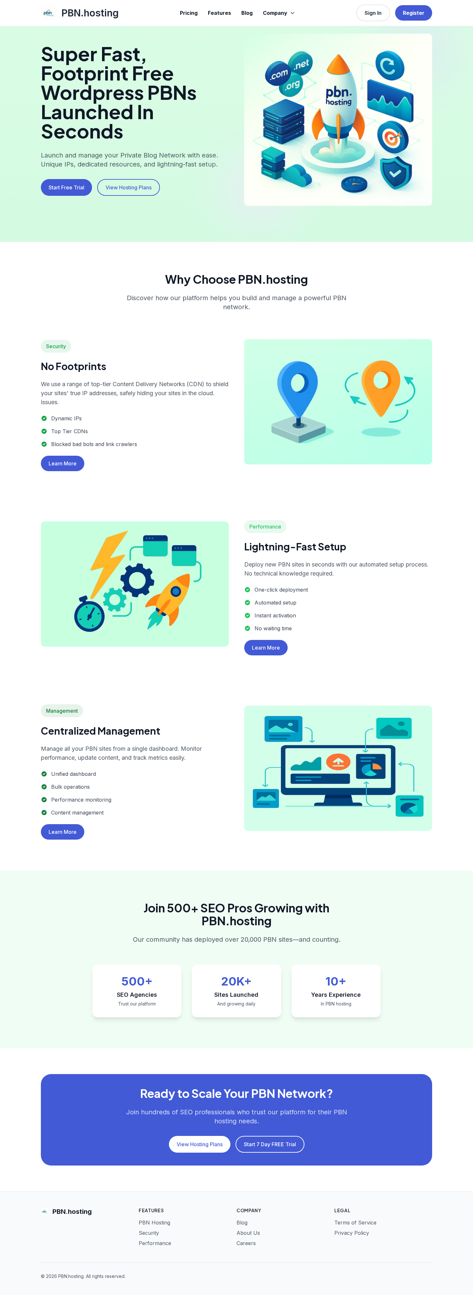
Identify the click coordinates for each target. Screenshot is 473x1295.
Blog (247, 13)
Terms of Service (355, 1222)
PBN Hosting (154, 1222)
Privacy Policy (351, 1233)
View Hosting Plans (129, 187)
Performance (155, 1243)
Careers (246, 1243)
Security (149, 1233)
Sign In (373, 13)
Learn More (63, 463)
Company (275, 13)
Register (413, 13)
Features (219, 13)
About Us (248, 1233)
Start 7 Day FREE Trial (270, 1144)
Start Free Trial (66, 187)
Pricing (189, 13)
